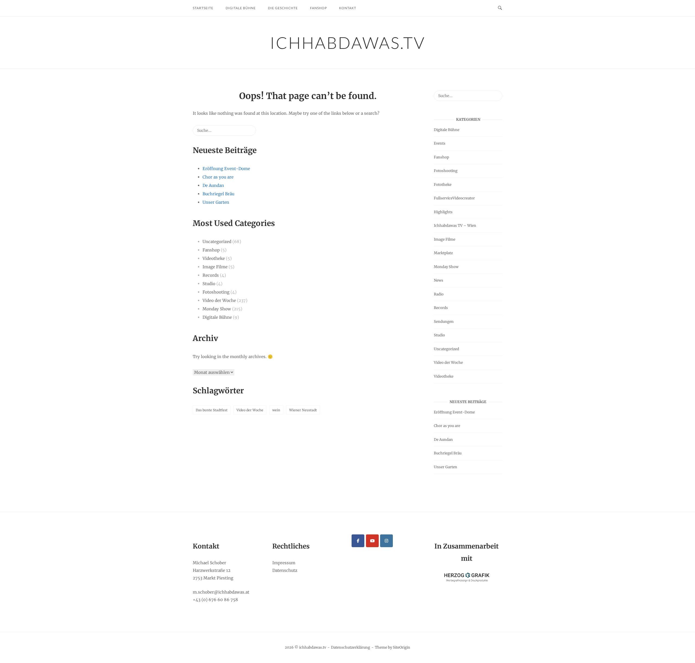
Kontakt (347, 8)
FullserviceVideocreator (454, 198)
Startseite (203, 8)
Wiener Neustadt (303, 410)
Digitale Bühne (241, 8)
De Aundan (213, 185)
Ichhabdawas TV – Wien (455, 225)
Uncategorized (217, 241)
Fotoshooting (216, 292)
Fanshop (318, 8)
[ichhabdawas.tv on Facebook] (358, 540)
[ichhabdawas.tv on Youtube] (372, 540)
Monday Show (217, 308)
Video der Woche (219, 300)
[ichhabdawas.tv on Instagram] (386, 540)
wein (276, 410)
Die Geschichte (283, 8)
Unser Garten (216, 202)
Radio (439, 294)
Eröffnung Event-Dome (226, 168)
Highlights (443, 212)
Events (440, 143)
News (438, 280)
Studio (209, 283)
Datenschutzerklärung (350, 647)
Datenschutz (284, 570)
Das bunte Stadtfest (212, 410)
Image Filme (215, 266)
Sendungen (444, 321)
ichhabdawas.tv (347, 42)
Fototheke (442, 184)
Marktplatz (443, 253)
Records (211, 275)
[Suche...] (244, 132)
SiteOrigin (401, 647)
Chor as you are (218, 177)
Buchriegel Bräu (218, 193)
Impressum (283, 562)
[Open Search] (500, 8)
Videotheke (214, 258)
